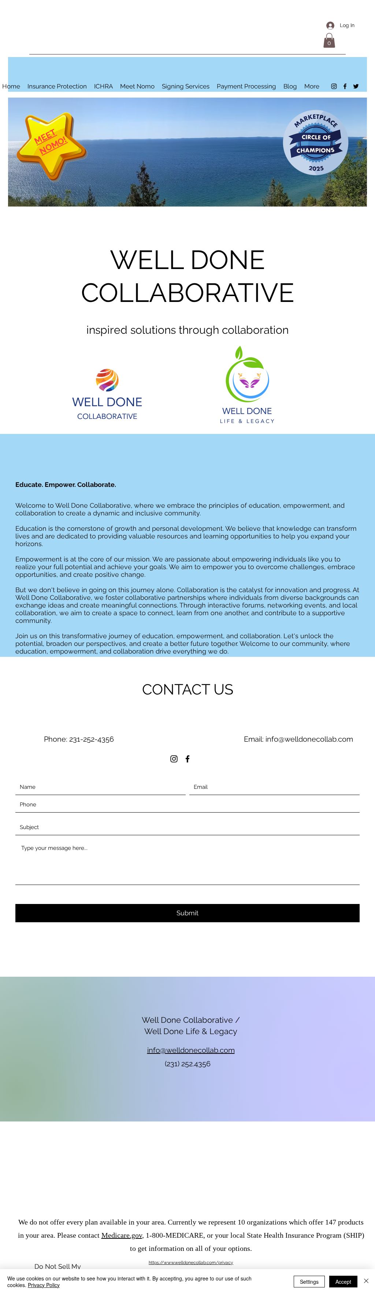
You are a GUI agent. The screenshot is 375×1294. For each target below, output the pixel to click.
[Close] (366, 1281)
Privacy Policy (44, 1285)
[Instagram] (334, 86)
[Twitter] (356, 86)
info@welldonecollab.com (309, 739)
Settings (309, 1281)
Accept (343, 1281)
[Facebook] (345, 86)
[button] (329, 40)
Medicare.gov (121, 1235)
